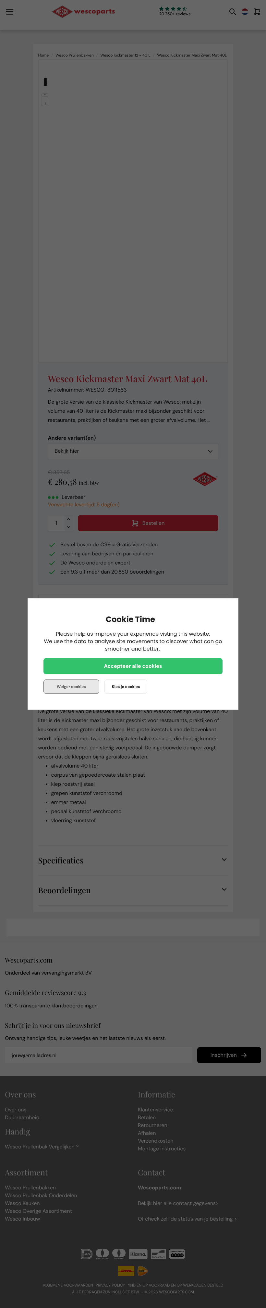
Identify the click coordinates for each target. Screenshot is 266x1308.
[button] (133, 666)
